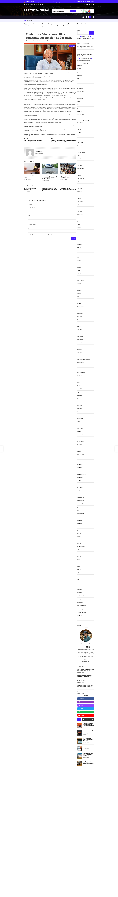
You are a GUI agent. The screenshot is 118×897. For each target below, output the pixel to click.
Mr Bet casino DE (80, 484)
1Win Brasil (79, 145)
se (77, 576)
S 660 (78, 566)
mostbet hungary (80, 464)
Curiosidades (43, 17)
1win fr (78, 155)
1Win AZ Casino (80, 142)
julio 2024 (79, 104)
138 (78, 135)
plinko (78, 530)
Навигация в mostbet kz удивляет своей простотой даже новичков (68, 24)
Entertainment (80, 401)
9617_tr (78, 250)
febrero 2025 (79, 81)
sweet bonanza (80, 592)
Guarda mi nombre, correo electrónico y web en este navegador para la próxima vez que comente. (51, 234)
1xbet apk (79, 175)
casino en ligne (80, 336)
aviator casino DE (80, 277)
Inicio (26, 17)
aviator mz (79, 290)
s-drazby (79, 569)
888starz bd (79, 244)
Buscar (78, 30)
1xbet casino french (81, 185)
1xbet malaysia (80, 201)
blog (78, 319)
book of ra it (79, 326)
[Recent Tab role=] (84, 719)
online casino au (80, 497)
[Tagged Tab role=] (92, 719)
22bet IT (79, 231)
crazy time (79, 378)
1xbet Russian (80, 214)
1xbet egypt (79, 188)
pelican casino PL (80, 513)
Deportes (37, 17)
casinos (78, 365)
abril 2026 (79, 78)
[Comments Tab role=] (88, 719)
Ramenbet (79, 556)
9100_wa (79, 247)
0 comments (50, 40)
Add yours (44, 200)
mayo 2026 (79, 75)
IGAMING (79, 431)
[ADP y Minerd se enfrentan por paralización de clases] (1, 449)
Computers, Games (81, 372)
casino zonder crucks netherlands (83, 359)
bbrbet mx (79, 309)
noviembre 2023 (80, 114)
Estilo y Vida (79, 408)
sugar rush (79, 589)
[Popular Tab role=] (79, 719)
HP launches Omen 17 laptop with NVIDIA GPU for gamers (88, 739)
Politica (78, 539)
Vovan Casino (80, 615)
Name (29, 215)
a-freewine (79, 260)
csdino (78, 382)
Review (78, 559)
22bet (78, 224)
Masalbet (79, 451)
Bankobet (79, 300)
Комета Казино (80, 622)
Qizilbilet (79, 553)
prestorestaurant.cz (81, 546)
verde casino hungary (81, 605)
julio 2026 (79, 68)
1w (78, 139)
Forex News (79, 411)
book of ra (79, 323)
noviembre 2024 (80, 91)
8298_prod (79, 240)
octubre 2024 (80, 95)
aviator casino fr (80, 280)
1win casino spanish (81, 152)
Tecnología (49, 17)
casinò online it (80, 352)
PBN (78, 510)
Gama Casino (80, 418)
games (78, 421)
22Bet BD (79, 227)
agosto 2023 (79, 117)
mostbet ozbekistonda (81, 474)
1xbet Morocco (80, 204)
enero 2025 (79, 85)
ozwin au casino (80, 503)
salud (78, 572)
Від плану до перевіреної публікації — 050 (30, 24)
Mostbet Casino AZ (81, 461)
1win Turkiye (79, 165)
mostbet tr (79, 480)
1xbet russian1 (80, 217)
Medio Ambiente (80, 454)
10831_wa (79, 129)
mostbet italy (79, 467)
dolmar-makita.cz (80, 395)
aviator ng (79, 293)
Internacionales (80, 434)
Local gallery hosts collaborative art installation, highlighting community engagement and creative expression (88, 763)
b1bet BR (79, 296)
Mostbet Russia (80, 477)
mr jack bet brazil (80, 487)
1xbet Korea (79, 194)
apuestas (79, 267)
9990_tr (78, 257)
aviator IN (79, 283)
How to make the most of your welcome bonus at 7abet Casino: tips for (50, 25)
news (78, 493)
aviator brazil (79, 273)
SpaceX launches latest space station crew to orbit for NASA (88, 754)
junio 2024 (79, 108)
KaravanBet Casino (81, 438)
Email (29, 221)
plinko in (79, 533)
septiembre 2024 (80, 98)
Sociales (79, 585)
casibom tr (79, 329)
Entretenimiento (31, 17)
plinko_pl (79, 536)
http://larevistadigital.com (39, 153)
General (59, 17)
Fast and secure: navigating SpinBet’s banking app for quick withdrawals (85, 686)
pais (78, 507)
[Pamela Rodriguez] (30, 152)
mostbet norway (80, 470)
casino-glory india (80, 362)
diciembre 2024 (80, 88)
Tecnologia (79, 599)
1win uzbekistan (80, 168)
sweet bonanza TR (81, 595)
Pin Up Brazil (79, 520)
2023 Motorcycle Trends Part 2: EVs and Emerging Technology (88, 731)
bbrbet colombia (80, 306)
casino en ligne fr (80, 339)
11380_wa (79, 132)
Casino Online (80, 346)
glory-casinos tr (80, 428)
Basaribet (79, 303)
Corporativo (79, 375)
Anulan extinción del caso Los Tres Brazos (32, 176)
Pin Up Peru (79, 523)
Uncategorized (80, 602)
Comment (30, 204)
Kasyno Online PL (80, 441)
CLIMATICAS (79, 369)
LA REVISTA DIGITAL (36, 10)
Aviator (78, 270)
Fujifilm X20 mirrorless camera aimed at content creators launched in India (88, 724)
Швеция (79, 625)
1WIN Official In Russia (81, 162)
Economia (79, 398)
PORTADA (79, 543)
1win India (79, 158)
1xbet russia (79, 211)
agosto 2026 (79, 65)
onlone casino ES (80, 500)
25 (77, 234)
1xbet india (79, 191)
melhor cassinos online (81, 457)
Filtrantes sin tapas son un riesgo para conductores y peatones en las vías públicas (49, 177)
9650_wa (79, 254)
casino (78, 332)
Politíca (54, 17)
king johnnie (79, 444)
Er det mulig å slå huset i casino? (51, 1)
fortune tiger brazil (80, 415)
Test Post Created (63, 1)
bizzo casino (79, 316)
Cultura (78, 385)
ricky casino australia (81, 562)
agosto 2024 (79, 101)
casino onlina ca (80, 342)
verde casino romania (81, 612)
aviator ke (79, 286)
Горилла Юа (79, 618)
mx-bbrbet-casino (80, 490)
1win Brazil (79, 148)
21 (77, 221)
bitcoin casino (80, 313)
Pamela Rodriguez (31, 40)
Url (28, 228)
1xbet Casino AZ (80, 178)
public (78, 549)
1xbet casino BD (80, 181)
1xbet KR (79, 198)
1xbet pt (79, 208)
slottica (78, 582)
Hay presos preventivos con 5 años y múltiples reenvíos (68, 176)
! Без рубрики (80, 122)
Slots (78, 579)
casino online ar (80, 349)
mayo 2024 (79, 111)
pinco (78, 526)
